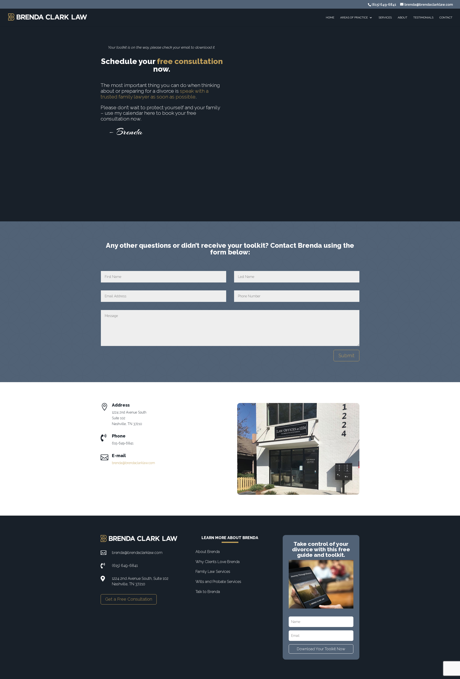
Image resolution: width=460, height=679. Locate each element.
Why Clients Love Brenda (218, 561)
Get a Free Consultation (128, 599)
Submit (346, 355)
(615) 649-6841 (384, 4)
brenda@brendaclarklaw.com (133, 463)
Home (330, 17)
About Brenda (208, 551)
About (402, 17)
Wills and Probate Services (218, 581)
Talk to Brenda (208, 591)
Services (385, 17)
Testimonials (423, 17)
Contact (445, 17)
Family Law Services (213, 571)
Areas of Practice (354, 17)
